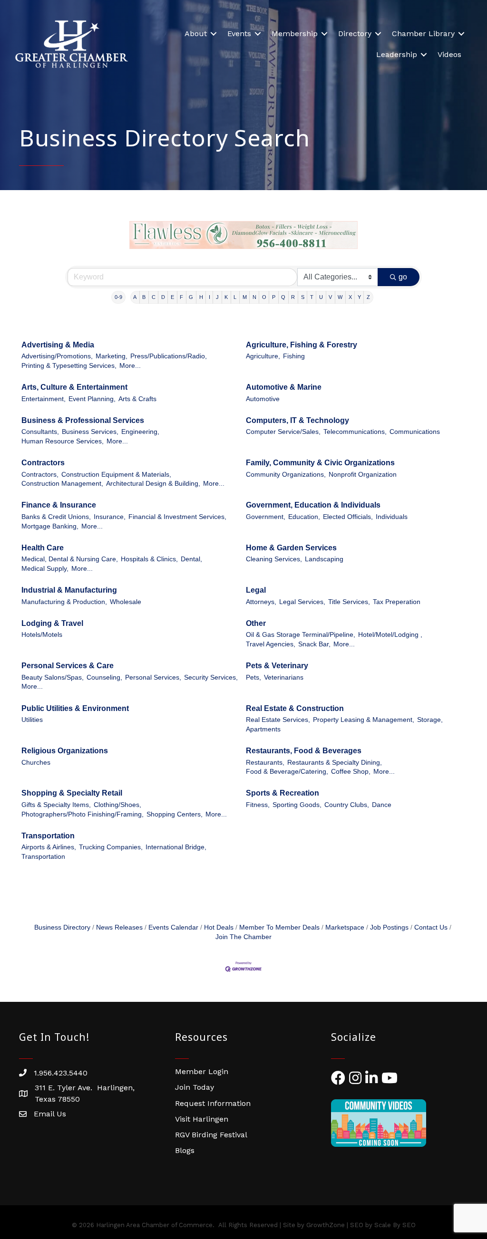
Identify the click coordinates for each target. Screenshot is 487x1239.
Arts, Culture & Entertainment (74, 387)
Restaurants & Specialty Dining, (334, 762)
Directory (354, 33)
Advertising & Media (57, 345)
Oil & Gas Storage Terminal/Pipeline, (300, 634)
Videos (449, 54)
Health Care (42, 548)
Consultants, (40, 431)
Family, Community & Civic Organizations (320, 463)
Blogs (185, 1150)
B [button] (144, 297)
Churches (35, 762)
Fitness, (258, 804)
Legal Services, (302, 601)
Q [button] (283, 297)
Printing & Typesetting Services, (69, 365)
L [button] (235, 297)
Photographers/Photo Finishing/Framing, (82, 814)
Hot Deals (219, 927)
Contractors (43, 463)
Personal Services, (153, 677)
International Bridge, (176, 847)
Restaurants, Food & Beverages (303, 751)
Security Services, (211, 677)
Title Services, (349, 601)
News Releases (119, 927)
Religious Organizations (64, 751)
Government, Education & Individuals (313, 505)
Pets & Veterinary (277, 666)
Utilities (32, 719)
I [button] (209, 297)
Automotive (263, 399)
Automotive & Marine (283, 387)
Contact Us (431, 927)
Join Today (194, 1087)
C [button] (154, 297)
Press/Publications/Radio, (168, 356)
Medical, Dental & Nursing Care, (69, 559)
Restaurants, (265, 762)
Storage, (430, 719)
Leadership (396, 54)
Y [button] (359, 297)
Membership (295, 33)
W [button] (340, 297)
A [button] (134, 297)
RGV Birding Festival (211, 1134)
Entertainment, (43, 399)
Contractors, (39, 474)
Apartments (263, 729)
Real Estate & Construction (295, 708)
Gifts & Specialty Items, (56, 804)
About (196, 33)
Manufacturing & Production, (64, 601)
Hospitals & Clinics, (149, 559)
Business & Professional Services (82, 420)
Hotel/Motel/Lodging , (390, 634)
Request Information (213, 1103)
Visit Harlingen (201, 1119)
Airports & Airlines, (48, 847)
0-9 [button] (118, 297)
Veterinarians (283, 677)
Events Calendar (173, 927)
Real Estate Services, (278, 719)
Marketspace (344, 927)
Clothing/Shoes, (117, 804)
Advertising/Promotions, (57, 356)
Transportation (48, 836)
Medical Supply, (44, 568)
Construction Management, (62, 483)
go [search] (403, 277)
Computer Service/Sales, (283, 431)
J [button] (217, 297)
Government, (265, 516)
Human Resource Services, (62, 441)
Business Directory (62, 927)
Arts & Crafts (137, 399)
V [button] (330, 297)
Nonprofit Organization (363, 474)
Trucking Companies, (111, 847)
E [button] (172, 297)
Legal (256, 590)
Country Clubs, (346, 804)
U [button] (321, 297)
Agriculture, (263, 356)
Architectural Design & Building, (153, 483)
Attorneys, (261, 601)
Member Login (201, 1071)
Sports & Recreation (282, 793)
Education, (304, 516)
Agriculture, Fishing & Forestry (301, 345)
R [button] (293, 297)
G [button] (191, 297)
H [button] (201, 297)
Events (239, 33)
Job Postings (389, 927)
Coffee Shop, (350, 771)
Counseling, (104, 677)
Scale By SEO (395, 1225)
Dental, (191, 559)
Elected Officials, (348, 516)
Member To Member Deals (279, 927)
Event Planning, (92, 399)
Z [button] (368, 297)
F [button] (181, 297)
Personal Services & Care (67, 666)
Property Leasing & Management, (363, 719)
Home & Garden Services (291, 548)
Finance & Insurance (58, 505)
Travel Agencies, (270, 644)
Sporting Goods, (297, 804)
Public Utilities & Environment (75, 708)
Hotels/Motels (41, 634)
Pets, (253, 677)
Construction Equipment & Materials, (116, 474)
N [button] (254, 297)
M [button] (245, 297)
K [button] (226, 297)
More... (130, 365)
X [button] (350, 297)
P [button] (273, 297)
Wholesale (125, 601)
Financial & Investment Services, (177, 516)
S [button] (302, 297)
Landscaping (324, 559)
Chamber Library (423, 33)
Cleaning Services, (274, 559)
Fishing (294, 356)
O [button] (264, 297)
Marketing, (111, 356)
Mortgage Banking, (49, 526)
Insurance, (110, 516)
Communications (415, 431)
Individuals (392, 516)
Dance (381, 804)
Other (256, 623)
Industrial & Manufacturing (69, 590)
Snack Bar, (314, 644)
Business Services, (90, 431)
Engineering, (140, 431)
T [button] (311, 297)
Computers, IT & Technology (297, 420)
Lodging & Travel (52, 623)
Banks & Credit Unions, (56, 516)
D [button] (163, 297)
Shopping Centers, (174, 814)
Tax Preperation (396, 601)
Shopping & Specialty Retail (71, 793)
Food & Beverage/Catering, (287, 771)
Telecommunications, (355, 431)
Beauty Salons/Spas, (52, 677)
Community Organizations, (286, 474)
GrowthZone (325, 1225)
